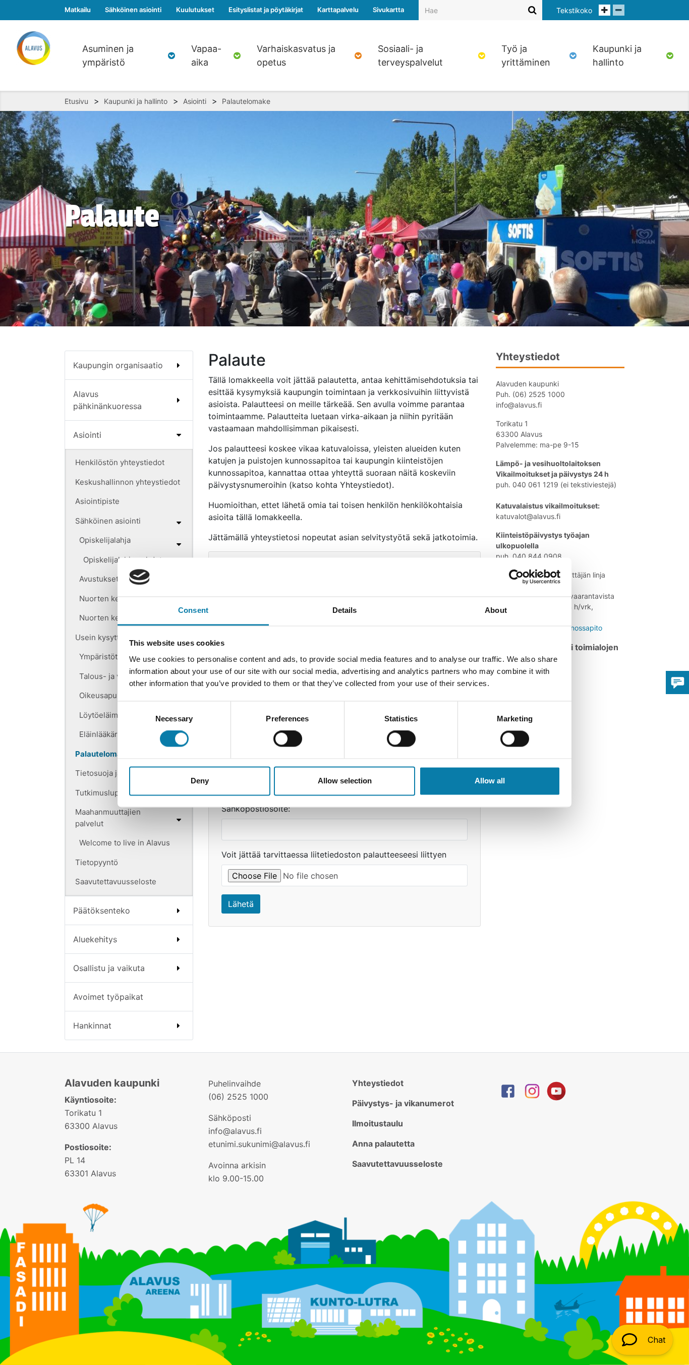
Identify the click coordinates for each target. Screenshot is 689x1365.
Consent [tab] (193, 610)
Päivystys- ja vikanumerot (403, 1103)
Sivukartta (388, 10)
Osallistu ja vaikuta (109, 968)
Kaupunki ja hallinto (135, 101)
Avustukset (99, 579)
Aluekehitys (95, 939)
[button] (642, 1340)
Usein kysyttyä (101, 637)
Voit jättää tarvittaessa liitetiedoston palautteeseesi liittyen (333, 854)
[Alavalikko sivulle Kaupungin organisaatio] (179, 365)
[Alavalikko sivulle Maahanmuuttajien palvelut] (179, 820)
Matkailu (78, 10)
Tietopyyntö (96, 862)
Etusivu (76, 101)
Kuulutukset (195, 10)
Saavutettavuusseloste (115, 881)
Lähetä (241, 904)
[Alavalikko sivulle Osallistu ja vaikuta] (179, 968)
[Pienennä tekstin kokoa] (618, 10)
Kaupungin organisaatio (118, 365)
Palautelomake (246, 101)
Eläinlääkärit (100, 734)
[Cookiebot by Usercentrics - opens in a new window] (516, 577)
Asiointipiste (97, 501)
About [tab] (496, 610)
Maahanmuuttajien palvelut (108, 817)
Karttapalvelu (338, 10)
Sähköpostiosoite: (255, 809)
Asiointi (194, 101)
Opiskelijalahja (105, 540)
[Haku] (532, 10)
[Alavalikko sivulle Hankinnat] (179, 1025)
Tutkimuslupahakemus (115, 793)
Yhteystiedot (378, 1083)
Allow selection (345, 780)
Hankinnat (92, 1025)
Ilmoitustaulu (377, 1123)
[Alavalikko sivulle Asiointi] (179, 435)
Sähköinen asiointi (133, 10)
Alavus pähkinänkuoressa (107, 400)
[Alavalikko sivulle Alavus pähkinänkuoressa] (179, 400)
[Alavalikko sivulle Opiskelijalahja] (179, 544)
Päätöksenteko (101, 910)
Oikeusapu (98, 695)
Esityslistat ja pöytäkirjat (265, 10)
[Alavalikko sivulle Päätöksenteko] (179, 910)
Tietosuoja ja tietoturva (116, 773)
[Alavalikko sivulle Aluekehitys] (179, 939)
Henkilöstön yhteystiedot (119, 462)
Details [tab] (344, 610)
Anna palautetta (383, 1144)
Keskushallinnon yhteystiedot (127, 482)
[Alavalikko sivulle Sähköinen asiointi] (179, 523)
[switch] (287, 739)
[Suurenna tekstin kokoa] (604, 10)
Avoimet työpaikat (108, 997)
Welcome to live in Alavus (124, 842)
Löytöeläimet (102, 715)
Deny (200, 780)
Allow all (490, 780)
